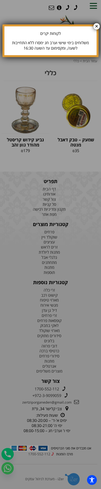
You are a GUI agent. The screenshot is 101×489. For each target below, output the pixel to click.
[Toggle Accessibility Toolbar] (92, 480)
